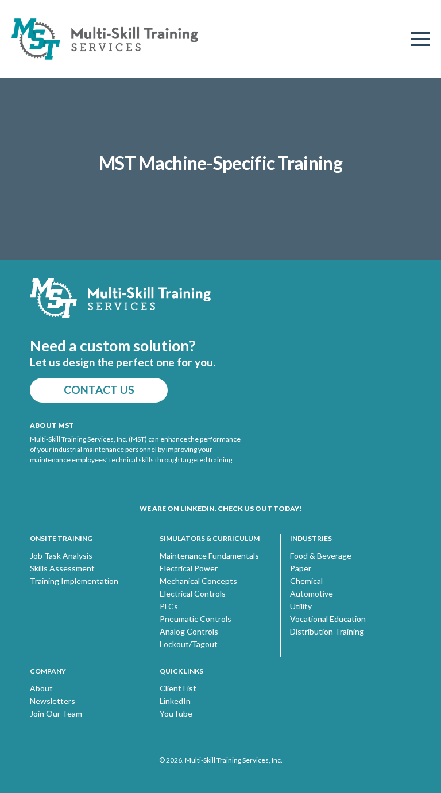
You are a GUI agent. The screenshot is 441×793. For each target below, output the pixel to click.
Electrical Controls (193, 594)
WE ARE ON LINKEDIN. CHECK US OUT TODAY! (220, 508)
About (41, 688)
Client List (178, 688)
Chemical (306, 581)
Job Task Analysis (61, 556)
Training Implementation (74, 581)
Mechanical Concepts (198, 581)
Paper (300, 568)
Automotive (311, 594)
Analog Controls (189, 632)
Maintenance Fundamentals (209, 556)
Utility (301, 606)
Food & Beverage (320, 556)
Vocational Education (328, 619)
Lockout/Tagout (189, 644)
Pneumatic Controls (195, 619)
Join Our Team (56, 714)
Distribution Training (327, 632)
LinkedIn (175, 701)
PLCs (169, 606)
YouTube (176, 714)
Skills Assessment (62, 568)
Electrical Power (189, 568)
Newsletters (52, 701)
